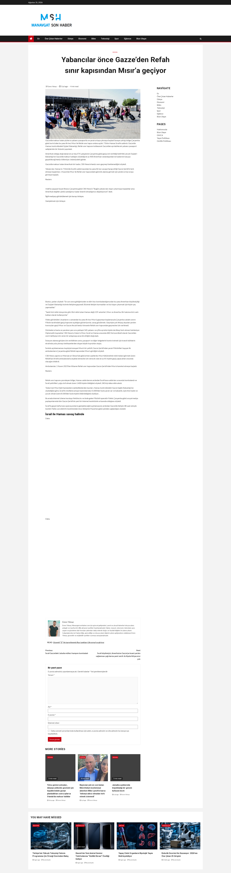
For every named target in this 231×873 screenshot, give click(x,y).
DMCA (160, 135)
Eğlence (127, 39)
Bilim (93, 39)
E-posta (52, 715)
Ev (38, 39)
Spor (117, 39)
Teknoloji (105, 39)
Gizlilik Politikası (164, 141)
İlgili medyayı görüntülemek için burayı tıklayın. (64, 196)
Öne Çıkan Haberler (54, 39)
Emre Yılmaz (52, 86)
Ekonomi (82, 39)
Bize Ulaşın (141, 39)
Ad (49, 707)
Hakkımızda (162, 129)
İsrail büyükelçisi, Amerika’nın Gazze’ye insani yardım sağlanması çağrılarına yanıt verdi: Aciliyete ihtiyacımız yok (118, 654)
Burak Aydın (47, 860)
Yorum (51, 675)
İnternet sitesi (53, 723)
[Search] (200, 38)
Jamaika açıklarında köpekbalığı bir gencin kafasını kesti (122, 788)
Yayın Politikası (163, 138)
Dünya (70, 39)
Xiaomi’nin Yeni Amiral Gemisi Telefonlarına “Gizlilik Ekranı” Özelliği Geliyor (92, 856)
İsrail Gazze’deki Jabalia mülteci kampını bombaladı (66, 651)
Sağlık (121, 825)
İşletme (36, 825)
